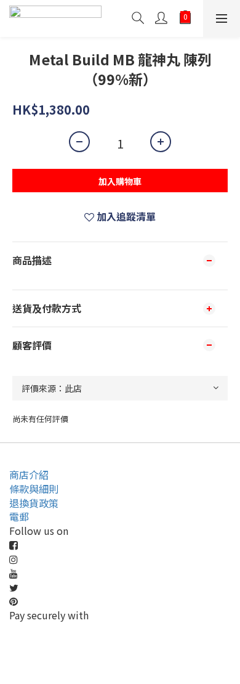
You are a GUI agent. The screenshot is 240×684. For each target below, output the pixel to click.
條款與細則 (33, 488)
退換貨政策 (33, 502)
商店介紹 (29, 474)
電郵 (19, 516)
